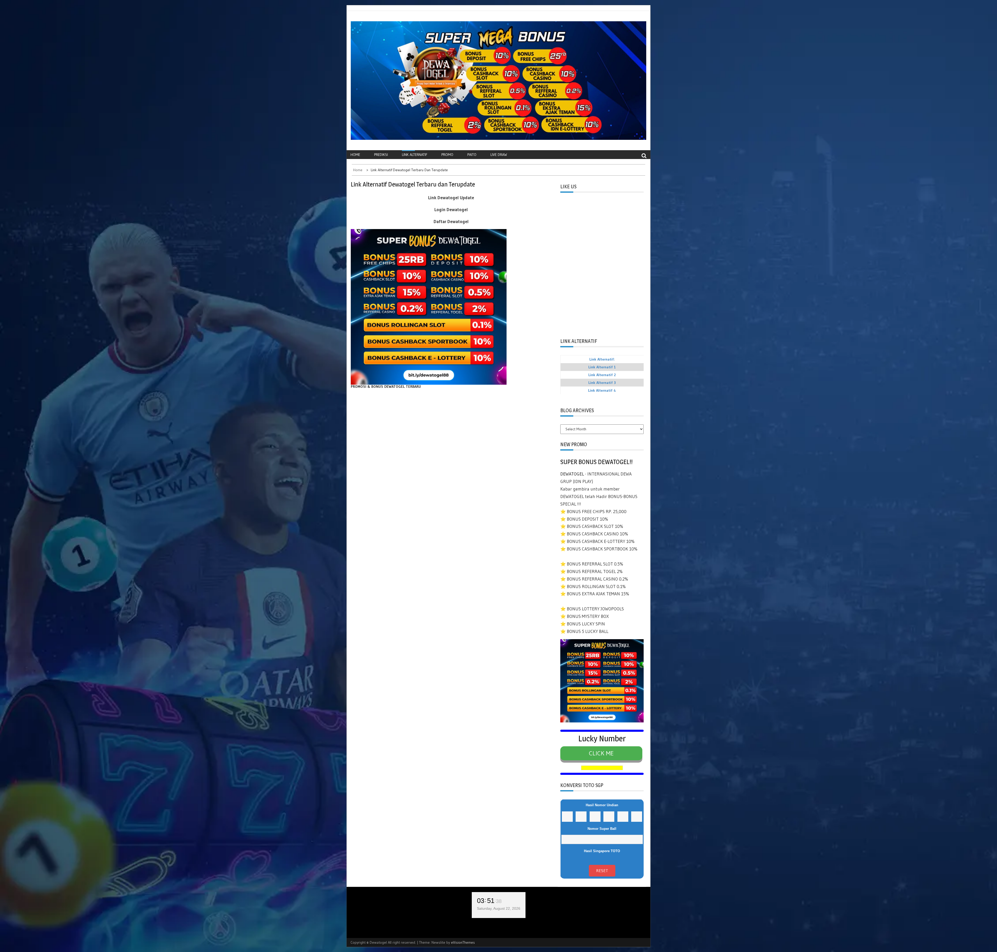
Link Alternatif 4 (602, 390)
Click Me (601, 753)
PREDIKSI (381, 154)
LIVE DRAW (498, 154)
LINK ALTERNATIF (414, 154)
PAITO (471, 154)
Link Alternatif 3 (602, 382)
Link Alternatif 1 (602, 367)
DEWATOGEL (572, 474)
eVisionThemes (463, 942)
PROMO (447, 154)
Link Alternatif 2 (602, 374)
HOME (355, 154)
